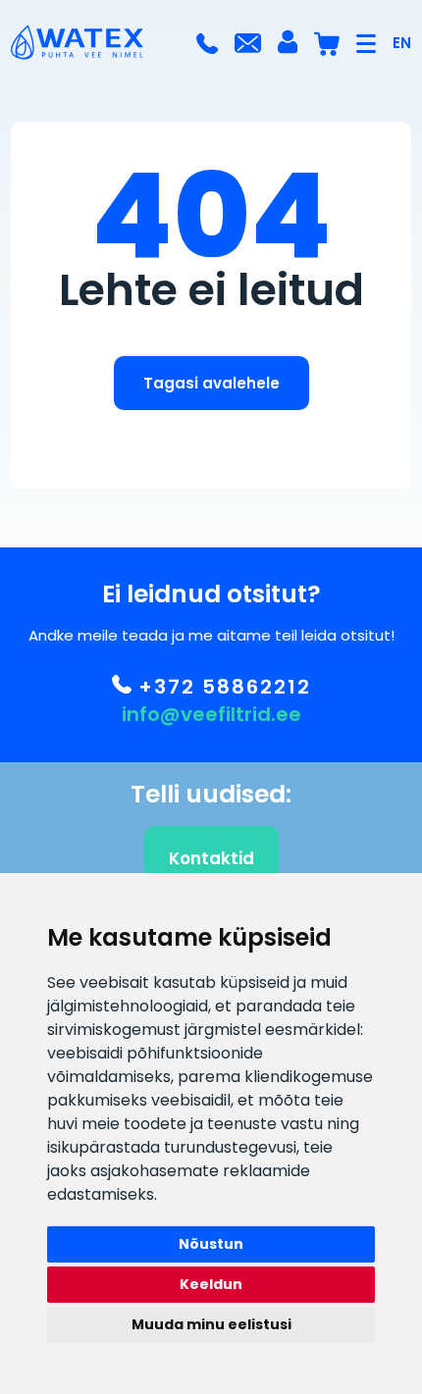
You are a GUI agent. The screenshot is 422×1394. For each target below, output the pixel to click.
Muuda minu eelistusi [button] (211, 1324)
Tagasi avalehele (211, 383)
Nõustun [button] (211, 1244)
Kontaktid (211, 858)
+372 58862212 (221, 686)
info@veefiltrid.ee (211, 714)
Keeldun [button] (211, 1284)
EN (402, 42)
